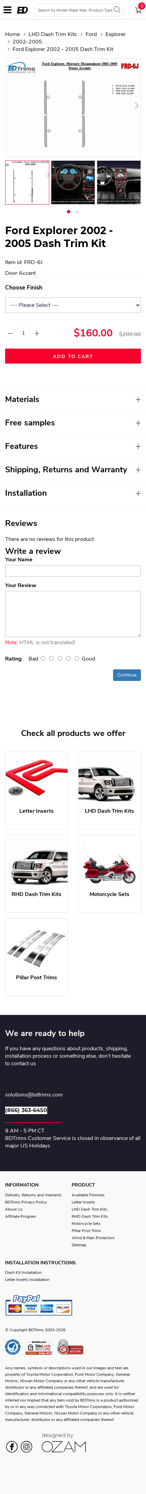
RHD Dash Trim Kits (90, 1216)
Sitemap (79, 1245)
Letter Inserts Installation (27, 1279)
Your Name (19, 559)
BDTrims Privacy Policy (26, 1202)
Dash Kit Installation (23, 1272)
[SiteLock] (41, 1347)
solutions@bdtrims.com (34, 1095)
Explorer (116, 34)
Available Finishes (88, 1195)
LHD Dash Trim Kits (53, 34)
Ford (91, 34)
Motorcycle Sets (86, 1223)
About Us (14, 1209)
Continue (126, 675)
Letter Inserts (83, 1202)
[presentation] (13, 105)
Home (12, 34)
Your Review (20, 585)
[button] (68, 211)
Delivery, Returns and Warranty (33, 1195)
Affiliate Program (20, 1216)
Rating (13, 659)
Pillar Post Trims (86, 1230)
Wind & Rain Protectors (93, 1238)
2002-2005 (27, 42)
